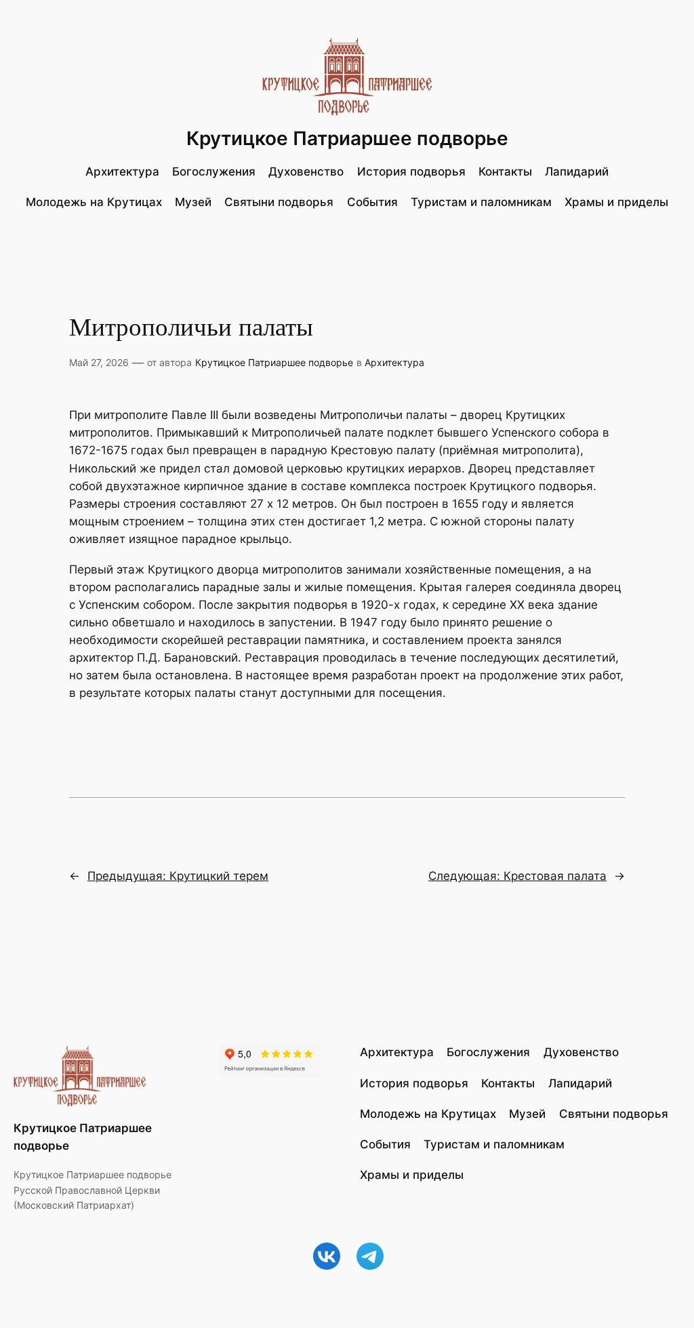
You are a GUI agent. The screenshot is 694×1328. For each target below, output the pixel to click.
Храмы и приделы (616, 202)
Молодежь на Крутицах (94, 202)
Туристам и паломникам (481, 202)
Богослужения (214, 171)
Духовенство (306, 171)
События (372, 202)
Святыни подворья (278, 202)
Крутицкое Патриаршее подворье (347, 138)
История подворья (411, 171)
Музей (193, 202)
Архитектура (122, 171)
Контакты (505, 171)
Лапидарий (577, 171)
